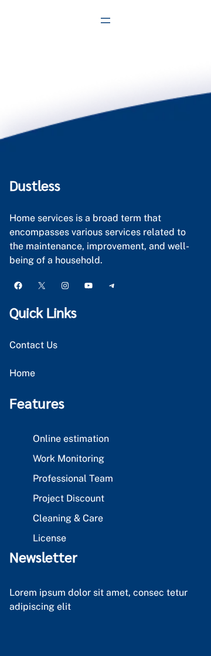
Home (22, 373)
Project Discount (68, 498)
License (49, 538)
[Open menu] (105, 20)
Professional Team (73, 478)
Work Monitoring (68, 458)
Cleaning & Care (68, 518)
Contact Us (33, 345)
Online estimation (71, 438)
